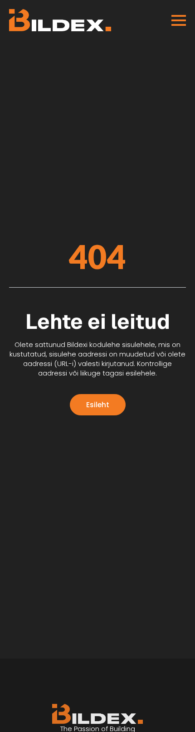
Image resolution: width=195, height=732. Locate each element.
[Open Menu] (178, 20)
